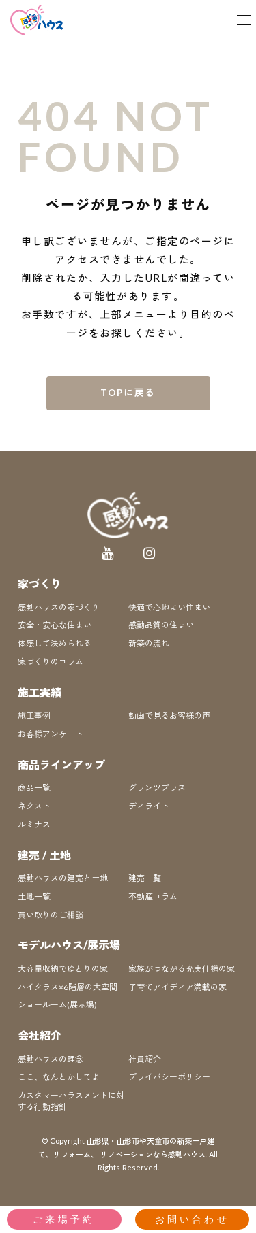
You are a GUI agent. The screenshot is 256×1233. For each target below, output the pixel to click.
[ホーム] (37, 20)
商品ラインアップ (61, 764)
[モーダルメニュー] (244, 20)
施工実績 (39, 692)
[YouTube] (107, 553)
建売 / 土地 (44, 855)
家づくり (39, 583)
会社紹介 (39, 1035)
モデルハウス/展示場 (69, 944)
